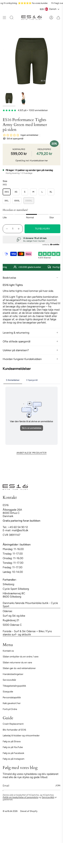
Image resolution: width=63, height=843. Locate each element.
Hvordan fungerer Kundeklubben (22, 359)
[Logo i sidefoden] (15, 487)
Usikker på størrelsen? (16, 350)
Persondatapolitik (12, 697)
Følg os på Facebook (13, 753)
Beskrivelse (9, 277)
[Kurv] (58, 17)
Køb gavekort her (12, 703)
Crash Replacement (13, 723)
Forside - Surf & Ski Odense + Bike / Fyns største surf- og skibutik (27, 633)
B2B (42, 9)
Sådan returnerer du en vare (17, 662)
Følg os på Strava (11, 741)
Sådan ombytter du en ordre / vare (20, 656)
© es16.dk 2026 (10, 811)
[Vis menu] (4, 17)
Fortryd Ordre (10, 709)
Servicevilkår (9, 679)
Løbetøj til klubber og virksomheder (21, 735)
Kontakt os (8, 650)
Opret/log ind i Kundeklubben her (31, 160)
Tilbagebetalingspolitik (14, 685)
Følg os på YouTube (13, 747)
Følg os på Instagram (13, 758)
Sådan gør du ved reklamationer (19, 668)
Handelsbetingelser (13, 674)
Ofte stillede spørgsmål (16, 341)
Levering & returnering (16, 332)
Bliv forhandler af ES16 (14, 729)
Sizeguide (8, 691)
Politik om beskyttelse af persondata (20, 797)
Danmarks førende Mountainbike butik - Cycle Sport (30, 604)
